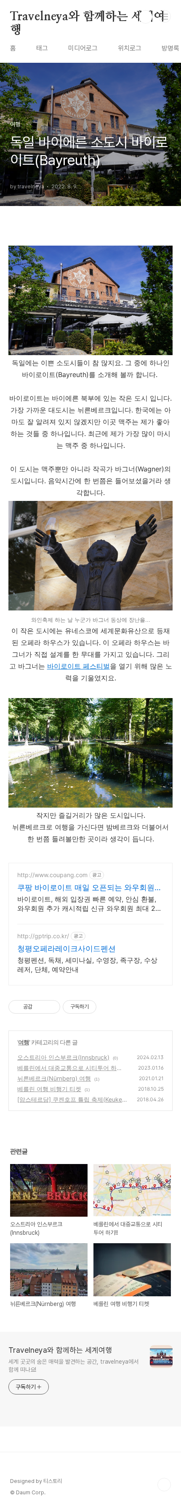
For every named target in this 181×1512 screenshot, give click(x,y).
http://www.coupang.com (52, 874)
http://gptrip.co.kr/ (43, 935)
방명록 (170, 48)
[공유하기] (40, 1007)
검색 (145, 17)
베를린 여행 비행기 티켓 (49, 1088)
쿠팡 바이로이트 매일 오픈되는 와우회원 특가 (85, 888)
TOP (164, 1484)
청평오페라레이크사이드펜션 (66, 948)
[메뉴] (164, 16)
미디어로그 (83, 48)
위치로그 (129, 48)
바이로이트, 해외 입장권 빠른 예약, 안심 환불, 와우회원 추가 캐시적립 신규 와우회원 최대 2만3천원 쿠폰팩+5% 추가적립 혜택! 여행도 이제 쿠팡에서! (89, 904)
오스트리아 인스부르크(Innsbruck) (63, 1057)
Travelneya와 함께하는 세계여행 (87, 17)
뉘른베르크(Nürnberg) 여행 (54, 1078)
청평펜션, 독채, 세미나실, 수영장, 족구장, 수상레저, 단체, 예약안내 (87, 965)
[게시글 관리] (50, 1007)
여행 (23, 1042)
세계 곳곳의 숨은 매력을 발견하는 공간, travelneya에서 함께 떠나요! (73, 1365)
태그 (42, 48)
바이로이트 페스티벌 (78, 666)
